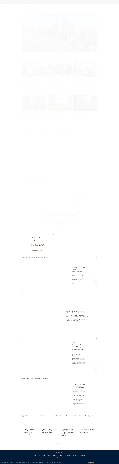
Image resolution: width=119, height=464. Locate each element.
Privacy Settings (82, 455)
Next (95, 282)
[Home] (59, 452)
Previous (95, 279)
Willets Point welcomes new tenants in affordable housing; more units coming (49, 430)
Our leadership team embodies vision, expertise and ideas (37, 239)
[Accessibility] (57, 457)
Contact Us (49, 455)
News (39, 455)
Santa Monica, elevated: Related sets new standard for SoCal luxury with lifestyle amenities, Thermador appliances (68, 432)
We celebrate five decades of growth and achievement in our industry (76, 312)
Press (35, 455)
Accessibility (55, 455)
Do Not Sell (75, 455)
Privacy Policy (69, 455)
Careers (43, 455)
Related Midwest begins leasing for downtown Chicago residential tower (31, 430)
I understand (91, 462)
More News (59, 443)
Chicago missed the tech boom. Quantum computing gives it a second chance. (87, 430)
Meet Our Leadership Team (36, 250)
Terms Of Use (62, 455)
